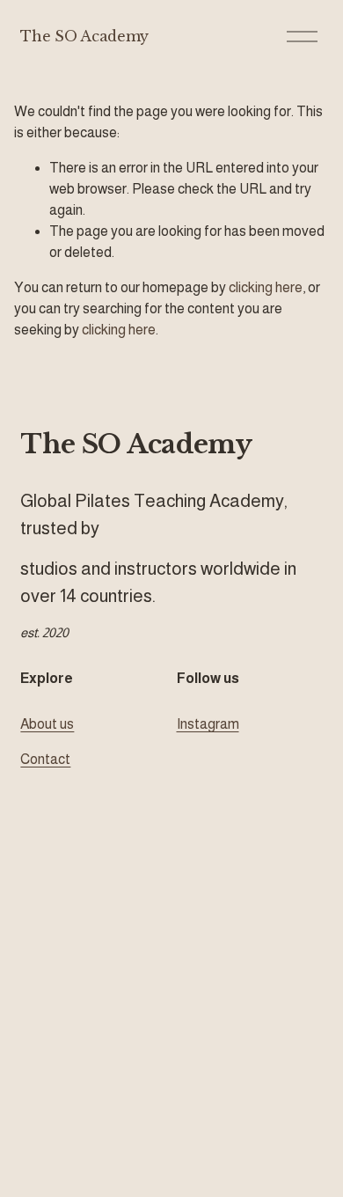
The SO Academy (84, 36)
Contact (45, 759)
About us (47, 723)
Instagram (208, 723)
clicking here (266, 287)
